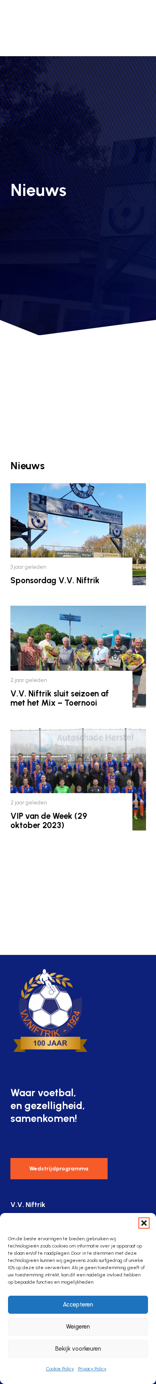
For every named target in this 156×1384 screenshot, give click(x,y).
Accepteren (78, 1304)
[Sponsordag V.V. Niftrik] (78, 534)
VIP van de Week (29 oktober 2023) (48, 820)
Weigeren (78, 1326)
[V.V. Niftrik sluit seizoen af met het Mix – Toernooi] (78, 657)
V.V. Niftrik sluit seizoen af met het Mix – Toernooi (59, 698)
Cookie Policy (60, 1369)
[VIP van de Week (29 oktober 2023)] (78, 779)
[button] (144, 1223)
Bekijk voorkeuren (78, 1348)
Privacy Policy (92, 1369)
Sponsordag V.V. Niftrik (55, 580)
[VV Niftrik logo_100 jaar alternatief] (24, 28)
